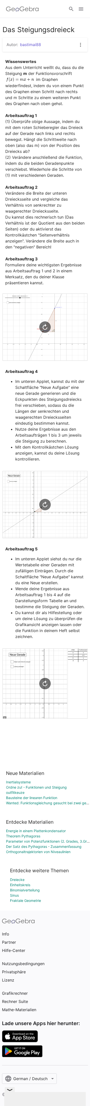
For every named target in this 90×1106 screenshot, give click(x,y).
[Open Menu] (81, 9)
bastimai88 (30, 44)
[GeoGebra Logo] (22, 8)
